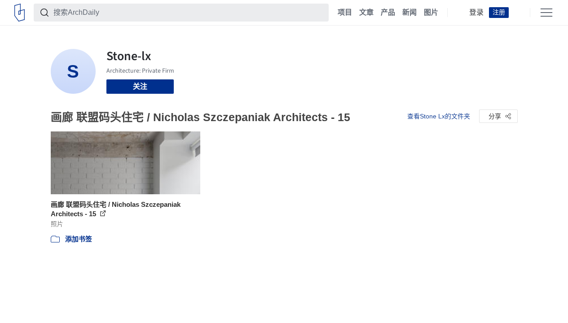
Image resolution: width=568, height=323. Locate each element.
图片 (431, 12)
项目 (345, 12)
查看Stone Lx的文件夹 (438, 116)
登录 (476, 12)
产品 (388, 12)
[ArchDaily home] (19, 13)
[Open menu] (546, 12)
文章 (366, 12)
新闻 (409, 12)
